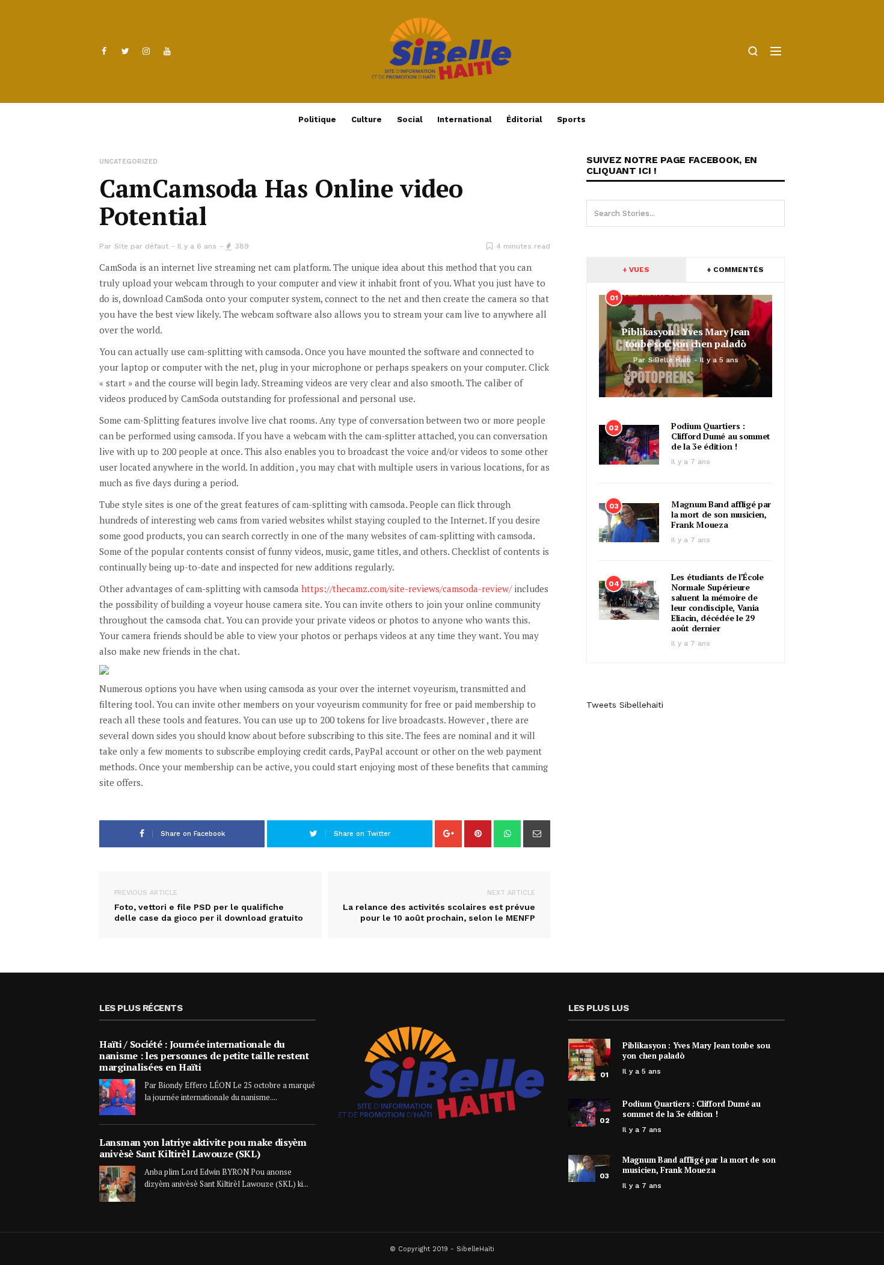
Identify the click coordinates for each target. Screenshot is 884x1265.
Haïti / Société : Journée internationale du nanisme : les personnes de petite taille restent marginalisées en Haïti (204, 1056)
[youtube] (167, 51)
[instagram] (146, 51)
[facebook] (104, 51)
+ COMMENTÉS (735, 269)
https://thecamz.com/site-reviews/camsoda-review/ (406, 589)
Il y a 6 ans (196, 246)
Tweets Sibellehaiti (624, 705)
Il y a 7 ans (690, 461)
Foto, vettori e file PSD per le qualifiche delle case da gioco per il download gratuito (208, 906)
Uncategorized (128, 161)
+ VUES (635, 269)
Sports (571, 119)
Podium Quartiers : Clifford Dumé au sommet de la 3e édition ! (720, 436)
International (464, 119)
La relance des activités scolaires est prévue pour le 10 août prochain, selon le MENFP (439, 906)
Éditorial (524, 119)
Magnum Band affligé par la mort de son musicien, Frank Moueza (721, 514)
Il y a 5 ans (641, 1071)
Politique (317, 119)
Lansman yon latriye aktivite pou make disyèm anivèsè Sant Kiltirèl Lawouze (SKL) (203, 1148)
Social (409, 119)
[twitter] (125, 51)
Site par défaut (141, 246)
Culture (366, 119)
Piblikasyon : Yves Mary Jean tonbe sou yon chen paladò (696, 1050)
